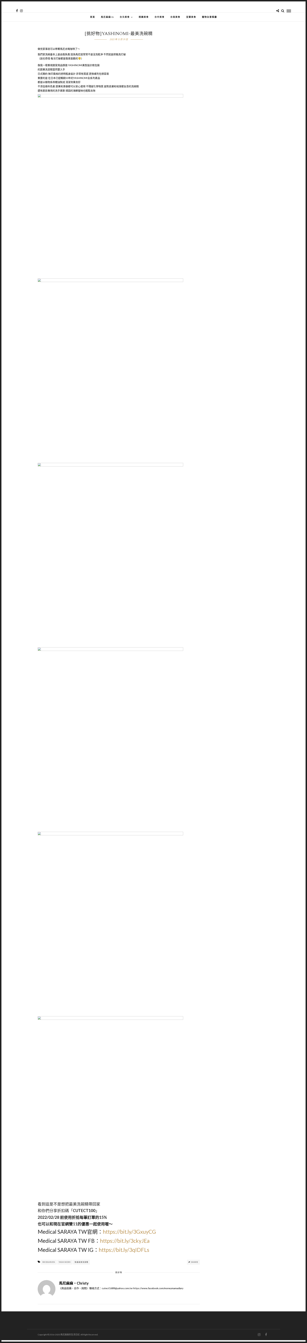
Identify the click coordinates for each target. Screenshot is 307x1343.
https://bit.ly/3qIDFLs (124, 1250)
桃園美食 (144, 17)
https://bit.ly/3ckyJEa (125, 1240)
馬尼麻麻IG (107, 17)
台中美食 (160, 17)
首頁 (92, 17)
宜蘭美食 (191, 17)
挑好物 (118, 1272)
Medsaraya (48, 1262)
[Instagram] (21, 10)
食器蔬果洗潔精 (81, 1262)
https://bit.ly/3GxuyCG (129, 1231)
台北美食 (125, 17)
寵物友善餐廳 (209, 17)
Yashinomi (65, 1262)
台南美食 (175, 17)
